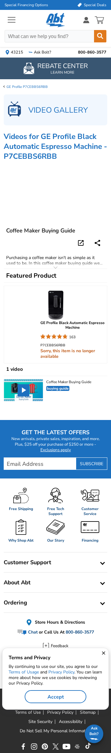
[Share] (97, 243)
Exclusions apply (55, 450)
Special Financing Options (26, 4)
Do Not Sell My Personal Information (55, 731)
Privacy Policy (61, 672)
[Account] (86, 20)
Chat (32, 632)
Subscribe (91, 464)
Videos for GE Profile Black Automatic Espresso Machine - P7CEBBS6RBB (55, 146)
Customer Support (27, 562)
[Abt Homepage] (55, 20)
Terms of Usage (24, 672)
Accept (55, 697)
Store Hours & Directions (59, 622)
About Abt (17, 582)
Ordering (15, 602)
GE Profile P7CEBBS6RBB (27, 86)
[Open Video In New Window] (81, 242)
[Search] (100, 36)
